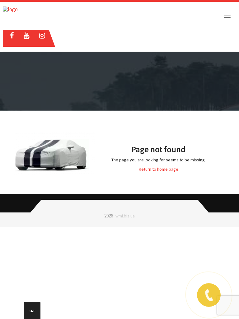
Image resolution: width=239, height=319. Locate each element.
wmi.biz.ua (125, 216)
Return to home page (158, 169)
